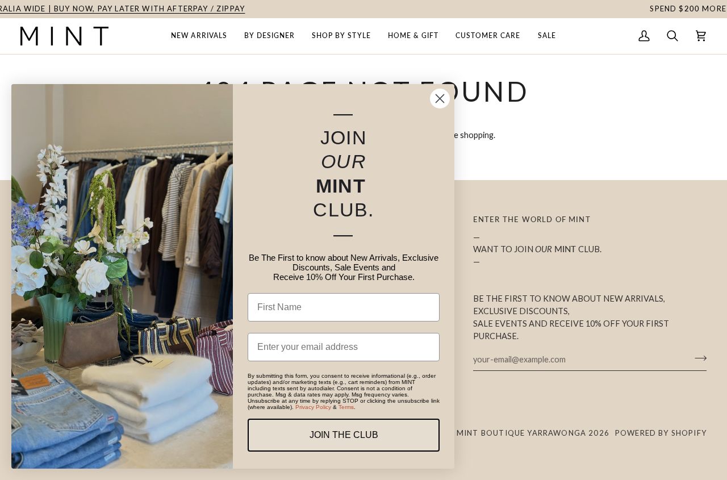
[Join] (697, 358)
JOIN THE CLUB (344, 435)
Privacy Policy (313, 407)
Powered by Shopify (661, 432)
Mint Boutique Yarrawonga (521, 432)
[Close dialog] (440, 98)
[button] (198, 36)
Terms (346, 407)
